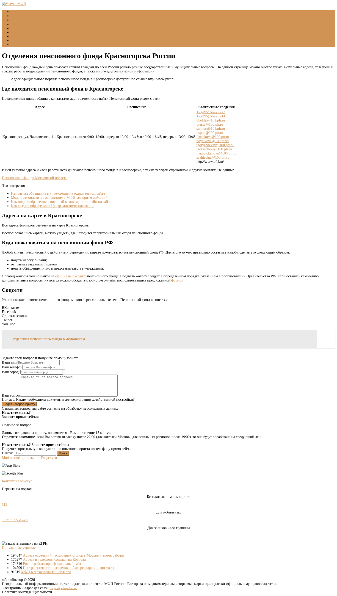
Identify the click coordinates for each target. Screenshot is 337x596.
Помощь (17, 45)
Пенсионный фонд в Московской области (34, 178)
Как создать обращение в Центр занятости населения (52, 206)
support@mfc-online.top (63, 588)
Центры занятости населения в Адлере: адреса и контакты (68, 568)
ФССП (16, 28)
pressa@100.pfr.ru (209, 124)
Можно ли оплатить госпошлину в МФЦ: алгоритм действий (59, 197)
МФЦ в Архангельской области (46, 572)
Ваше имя (9, 362)
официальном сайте (70, 276)
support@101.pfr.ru (210, 128)
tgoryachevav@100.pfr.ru (215, 145)
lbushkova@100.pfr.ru (212, 137)
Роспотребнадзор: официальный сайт (52, 564)
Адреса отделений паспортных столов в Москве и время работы (73, 555)
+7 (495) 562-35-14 (210, 116)
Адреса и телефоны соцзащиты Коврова (54, 559)
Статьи (16, 40)
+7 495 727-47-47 (15, 520)
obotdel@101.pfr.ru (210, 120)
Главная (17, 12)
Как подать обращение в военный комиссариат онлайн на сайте (61, 202)
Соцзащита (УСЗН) (26, 20)
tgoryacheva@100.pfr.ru (214, 149)
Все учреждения (23, 32)
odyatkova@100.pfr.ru (212, 141)
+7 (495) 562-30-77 (210, 112)
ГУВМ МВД (20, 24)
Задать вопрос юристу (19, 404)
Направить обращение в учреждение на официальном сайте (58, 193)
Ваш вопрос (11, 395)
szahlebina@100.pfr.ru (212, 157)
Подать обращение (25, 36)
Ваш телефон (12, 367)
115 (4, 504)
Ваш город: (11, 372)
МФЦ (15, 16)
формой (177, 280)
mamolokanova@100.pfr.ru (216, 153)
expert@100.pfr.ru (209, 133)
